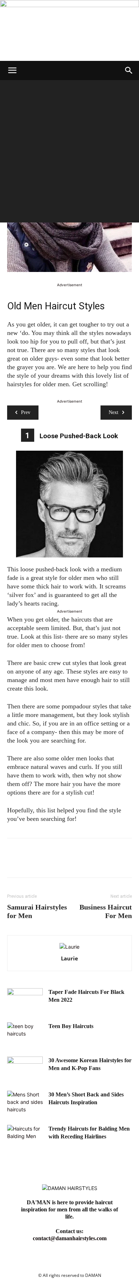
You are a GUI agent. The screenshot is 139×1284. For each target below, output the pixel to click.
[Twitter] (31, 863)
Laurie (69, 958)
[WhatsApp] (63, 863)
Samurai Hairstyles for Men (37, 911)
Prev (25, 412)
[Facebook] (14, 863)
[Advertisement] (69, 153)
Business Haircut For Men (105, 911)
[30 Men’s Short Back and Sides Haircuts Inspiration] (25, 1103)
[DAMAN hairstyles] (69, 30)
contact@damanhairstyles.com (70, 1238)
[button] (12, 70)
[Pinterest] (47, 863)
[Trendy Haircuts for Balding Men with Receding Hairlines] (25, 1137)
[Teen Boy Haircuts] (25, 1034)
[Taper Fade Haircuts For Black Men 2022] (25, 1000)
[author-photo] (69, 947)
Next (113, 412)
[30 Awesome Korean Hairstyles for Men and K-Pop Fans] (25, 1069)
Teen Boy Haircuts (70, 1026)
